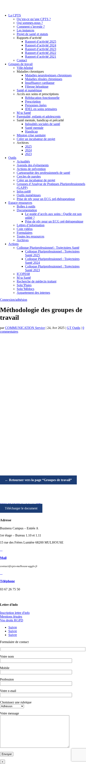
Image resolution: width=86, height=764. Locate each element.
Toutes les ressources (30, 236)
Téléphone (7, 581)
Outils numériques (29, 195)
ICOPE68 (23, 274)
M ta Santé (24, 112)
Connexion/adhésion (13, 299)
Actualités (23, 161)
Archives (23, 240)
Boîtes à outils (26, 206)
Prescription (33, 101)
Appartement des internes (33, 292)
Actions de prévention (31, 169)
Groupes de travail (20, 64)
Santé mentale (34, 127)
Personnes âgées (36, 105)
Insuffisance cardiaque (39, 83)
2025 (28, 146)
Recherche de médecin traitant (36, 281)
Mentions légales (11, 616)
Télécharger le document (21, 508)
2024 (28, 150)
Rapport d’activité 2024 (40, 45)
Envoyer (7, 754)
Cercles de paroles (29, 176)
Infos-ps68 (24, 191)
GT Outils (73, 328)
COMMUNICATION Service (25, 328)
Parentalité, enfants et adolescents (39, 116)
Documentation (27, 210)
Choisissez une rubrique (16, 702)
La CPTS (14, 15)
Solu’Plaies (24, 285)
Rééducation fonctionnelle (42, 98)
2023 (28, 154)
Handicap (31, 131)
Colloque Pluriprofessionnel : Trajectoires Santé (48, 247)
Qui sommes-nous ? (30, 23)
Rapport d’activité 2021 (40, 56)
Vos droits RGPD (11, 620)
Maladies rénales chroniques (43, 79)
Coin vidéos (25, 229)
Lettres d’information (30, 225)
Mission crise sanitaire (31, 135)
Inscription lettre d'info (15, 613)
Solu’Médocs (25, 289)
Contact (22, 60)
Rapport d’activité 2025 (40, 41)
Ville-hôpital (25, 68)
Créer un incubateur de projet (36, 139)
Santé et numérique (29, 90)
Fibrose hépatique (36, 86)
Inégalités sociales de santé (42, 124)
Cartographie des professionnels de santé (43, 172)
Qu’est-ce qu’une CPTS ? (34, 19)
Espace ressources (20, 202)
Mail (3, 558)
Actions (13, 244)
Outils (12, 157)
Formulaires (24, 232)
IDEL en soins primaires (41, 109)
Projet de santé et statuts (32, 34)
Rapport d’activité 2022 (40, 53)
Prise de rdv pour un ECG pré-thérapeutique (46, 199)
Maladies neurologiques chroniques (48, 75)
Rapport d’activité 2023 (40, 49)
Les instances (25, 30)
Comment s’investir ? (31, 26)
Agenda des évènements (33, 165)
